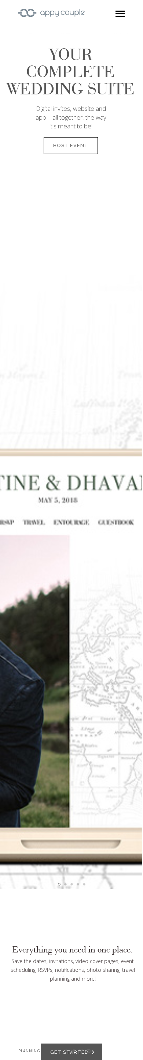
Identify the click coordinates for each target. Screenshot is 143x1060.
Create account (107, 85)
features (52, 598)
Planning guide (37, 1050)
